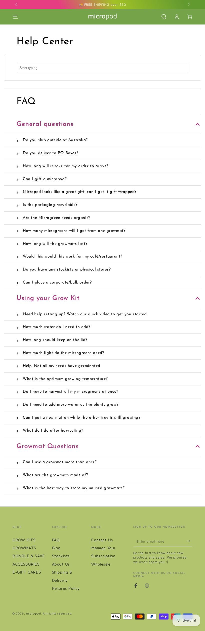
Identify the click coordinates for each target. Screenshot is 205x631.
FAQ (56, 540)
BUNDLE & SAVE (28, 556)
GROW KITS (24, 540)
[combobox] (102, 68)
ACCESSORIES (26, 564)
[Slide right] (188, 4)
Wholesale (100, 564)
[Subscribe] (189, 541)
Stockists (61, 556)
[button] (163, 16)
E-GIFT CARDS (26, 572)
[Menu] (15, 16)
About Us (61, 564)
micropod (33, 613)
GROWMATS (24, 548)
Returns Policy (66, 588)
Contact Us (102, 540)
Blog (56, 548)
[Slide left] (16, 4)
